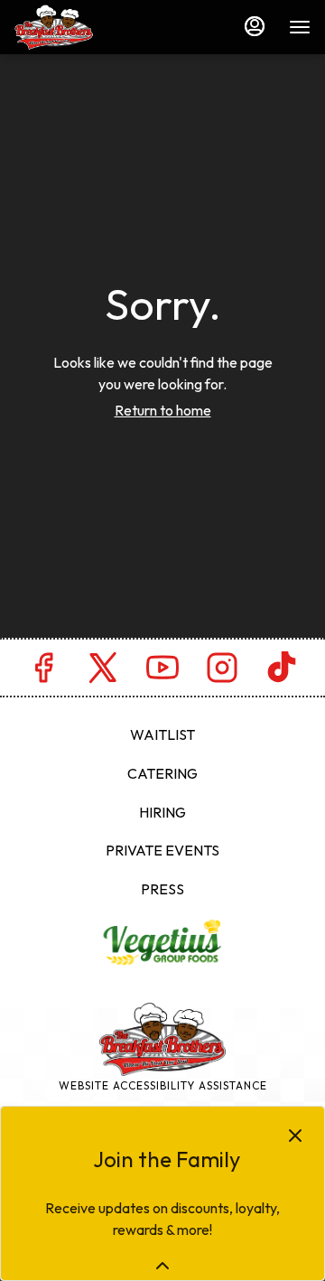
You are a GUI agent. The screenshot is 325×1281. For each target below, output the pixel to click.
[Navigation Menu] (300, 27)
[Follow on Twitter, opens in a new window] (103, 672)
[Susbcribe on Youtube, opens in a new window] (162, 672)
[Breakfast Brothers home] (95, 27)
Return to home (163, 410)
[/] (162, 940)
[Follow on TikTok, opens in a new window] (281, 672)
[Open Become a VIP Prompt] (162, 1265)
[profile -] (254, 26)
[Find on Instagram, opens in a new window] (222, 672)
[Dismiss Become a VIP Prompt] (295, 1135)
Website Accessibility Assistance (163, 1085)
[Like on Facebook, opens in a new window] (43, 672)
